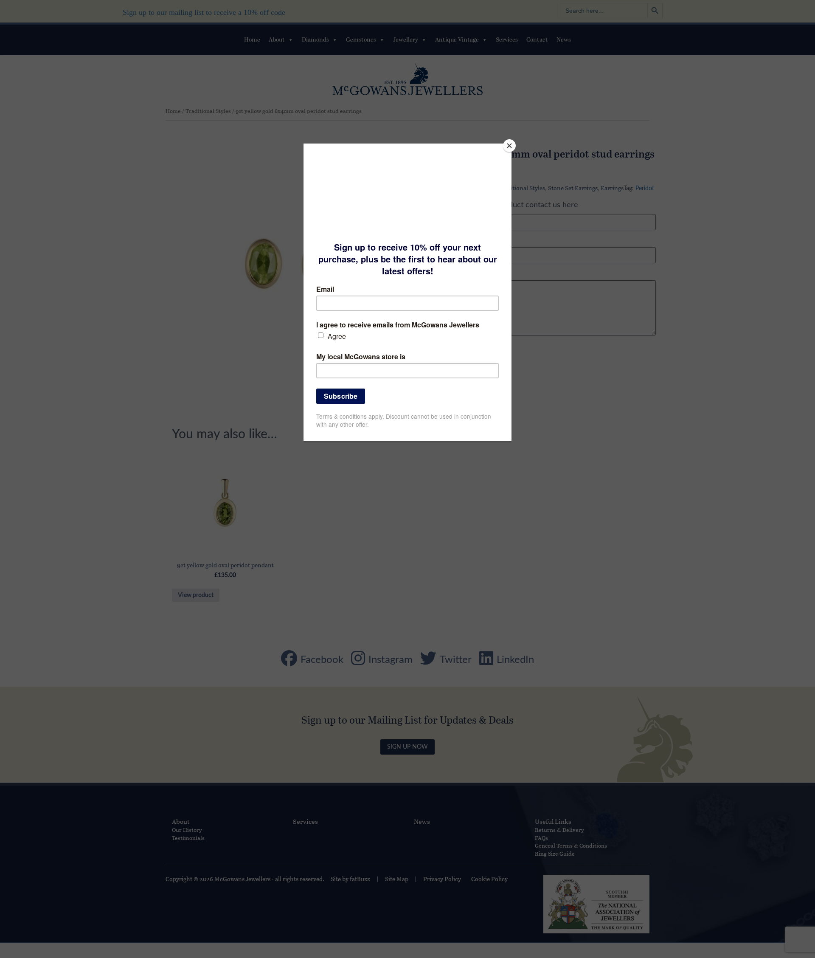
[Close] (509, 145)
